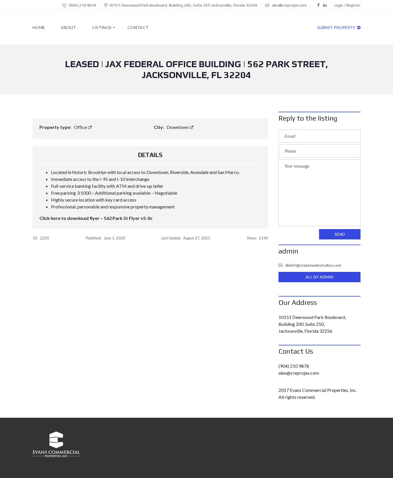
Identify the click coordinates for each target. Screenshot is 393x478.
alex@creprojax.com (289, 5)
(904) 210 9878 (82, 5)
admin (288, 251)
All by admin (319, 276)
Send (340, 234)
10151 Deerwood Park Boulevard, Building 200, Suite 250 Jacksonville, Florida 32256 (183, 5)
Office (81, 127)
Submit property (336, 27)
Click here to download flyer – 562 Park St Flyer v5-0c (95, 218)
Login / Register (347, 5)
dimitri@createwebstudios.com (313, 265)
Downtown (178, 127)
